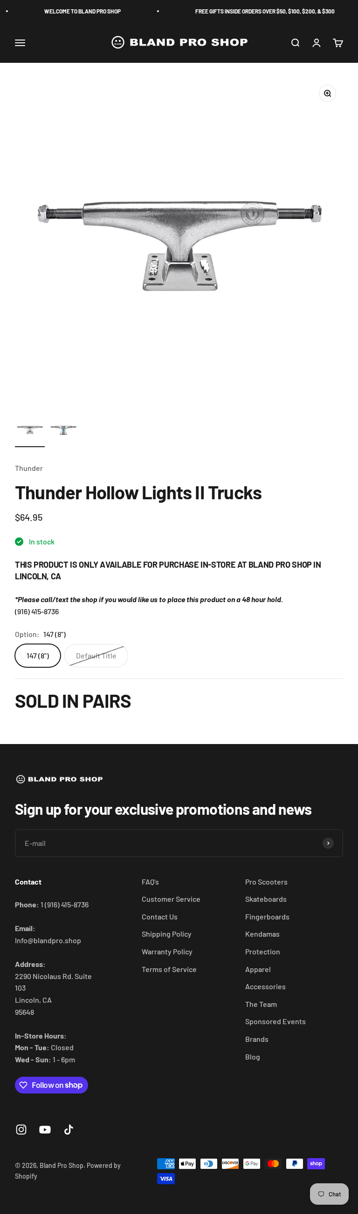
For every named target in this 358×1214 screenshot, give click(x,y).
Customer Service (171, 898)
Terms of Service (169, 969)
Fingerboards (267, 916)
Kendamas (262, 933)
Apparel (258, 969)
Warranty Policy (167, 951)
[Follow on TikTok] (68, 1129)
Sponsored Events (275, 1021)
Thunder (29, 467)
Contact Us (160, 916)
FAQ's (150, 881)
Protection (262, 951)
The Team (261, 1003)
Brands (256, 1038)
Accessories (265, 986)
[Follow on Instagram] (21, 1129)
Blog (252, 1056)
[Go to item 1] (30, 431)
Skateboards (266, 898)
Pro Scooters (266, 881)
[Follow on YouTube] (45, 1129)
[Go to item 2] (63, 431)
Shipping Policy (167, 933)
